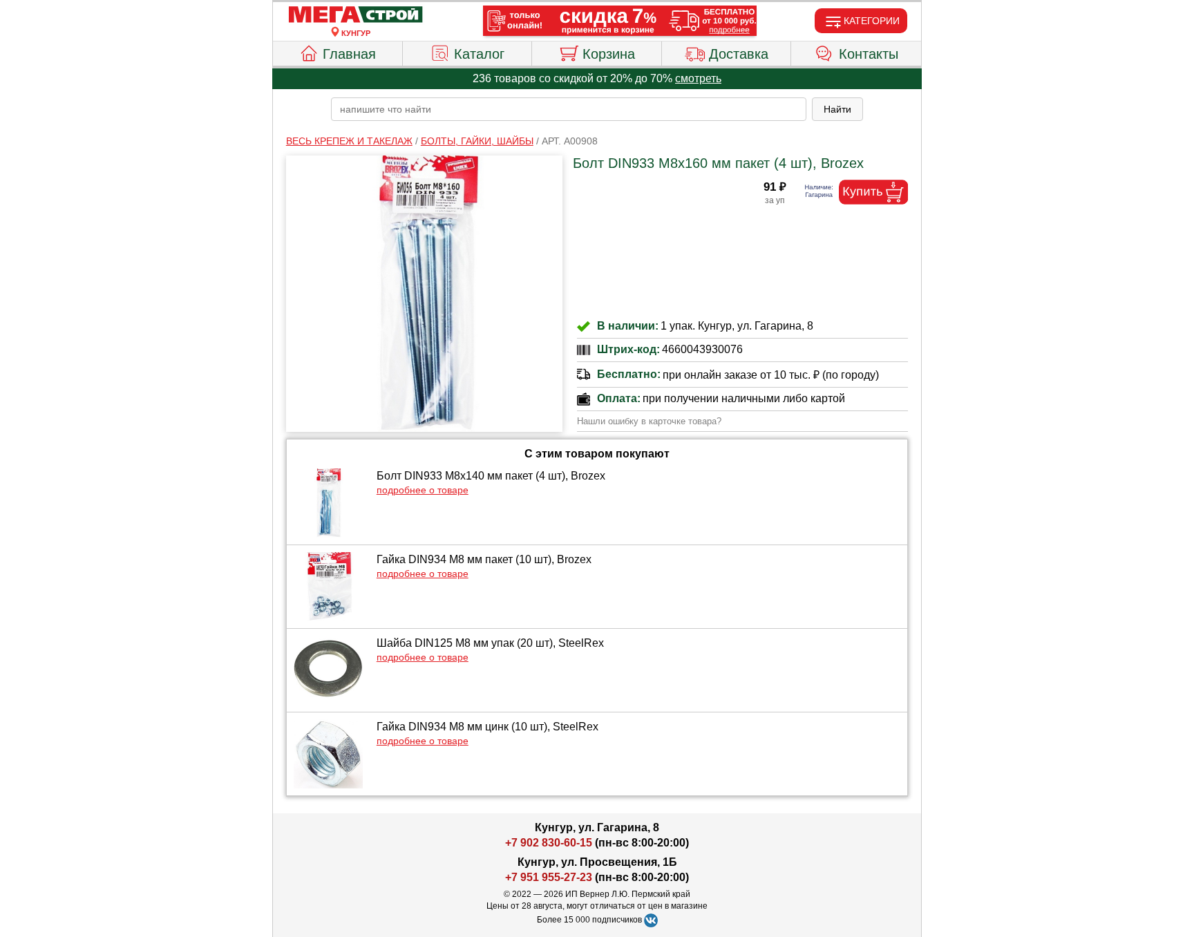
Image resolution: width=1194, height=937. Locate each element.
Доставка (738, 53)
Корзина (608, 53)
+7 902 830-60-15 (548, 843)
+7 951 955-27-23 (548, 877)
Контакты (868, 53)
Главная (349, 53)
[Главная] (356, 15)
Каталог (479, 53)
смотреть (698, 78)
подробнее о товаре (422, 489)
